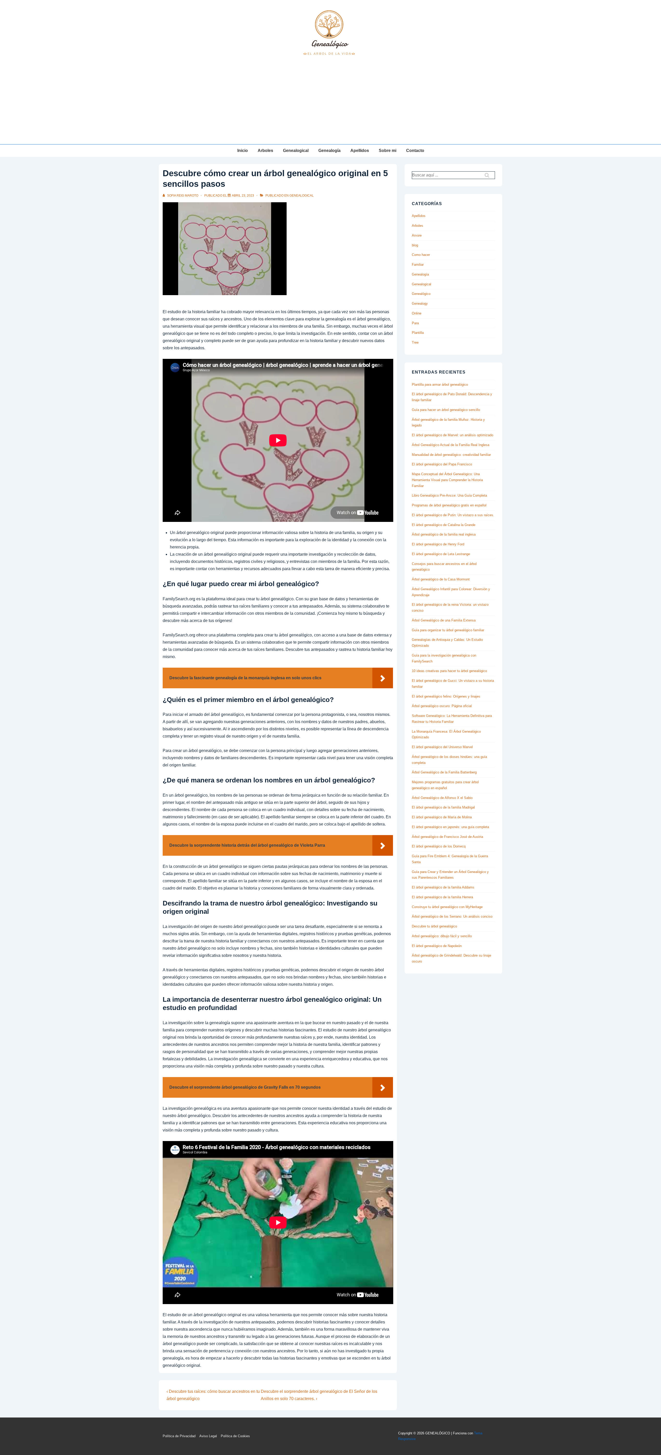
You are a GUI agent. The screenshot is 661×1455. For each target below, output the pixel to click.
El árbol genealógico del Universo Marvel (442, 747)
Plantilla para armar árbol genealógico (440, 384)
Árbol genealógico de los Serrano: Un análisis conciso (452, 916)
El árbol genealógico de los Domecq (439, 846)
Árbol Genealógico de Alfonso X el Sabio (442, 798)
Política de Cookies (235, 1436)
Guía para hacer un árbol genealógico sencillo (446, 410)
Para (415, 323)
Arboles (265, 150)
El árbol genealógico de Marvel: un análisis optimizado (452, 435)
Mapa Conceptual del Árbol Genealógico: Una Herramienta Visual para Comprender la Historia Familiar (447, 480)
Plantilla (418, 333)
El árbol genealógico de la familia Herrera (442, 897)
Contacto (415, 150)
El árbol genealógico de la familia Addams (443, 887)
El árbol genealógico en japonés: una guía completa (450, 827)
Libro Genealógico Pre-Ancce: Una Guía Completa (449, 495)
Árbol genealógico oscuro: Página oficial (442, 706)
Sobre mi (387, 150)
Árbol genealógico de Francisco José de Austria (447, 837)
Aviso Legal (208, 1436)
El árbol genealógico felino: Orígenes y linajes (446, 696)
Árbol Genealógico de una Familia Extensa (444, 620)
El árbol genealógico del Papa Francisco (442, 464)
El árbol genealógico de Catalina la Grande (443, 525)
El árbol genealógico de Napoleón (437, 946)
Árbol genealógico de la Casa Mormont (441, 579)
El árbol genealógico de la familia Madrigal (443, 807)
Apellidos (359, 150)
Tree (415, 342)
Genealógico (421, 294)
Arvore (417, 235)
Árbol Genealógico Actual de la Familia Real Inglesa (450, 445)
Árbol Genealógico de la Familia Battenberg (444, 772)
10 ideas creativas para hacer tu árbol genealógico (449, 671)
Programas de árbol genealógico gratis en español (449, 505)
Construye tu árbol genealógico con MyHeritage (447, 907)
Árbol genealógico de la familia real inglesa (444, 534)
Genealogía (329, 150)
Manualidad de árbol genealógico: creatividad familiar (451, 455)
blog (415, 245)
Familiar (418, 264)
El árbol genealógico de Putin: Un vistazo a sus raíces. (453, 515)
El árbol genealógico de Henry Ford (438, 544)
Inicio (242, 150)
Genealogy (420, 303)
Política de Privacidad (179, 1436)
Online (416, 313)
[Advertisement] (330, 105)
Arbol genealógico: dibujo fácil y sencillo (442, 936)
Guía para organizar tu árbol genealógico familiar (448, 630)
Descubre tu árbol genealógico (434, 926)
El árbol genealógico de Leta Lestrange (441, 554)
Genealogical (296, 150)
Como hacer (421, 255)
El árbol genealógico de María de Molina (442, 817)
